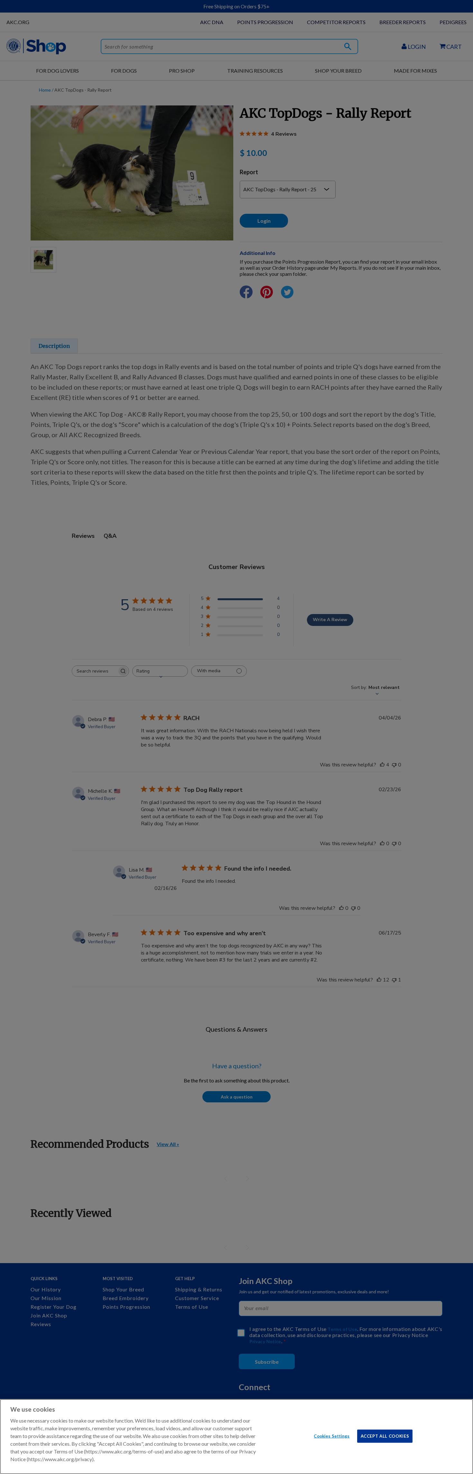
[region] (236, 1436)
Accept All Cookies (385, 1435)
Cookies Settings (331, 1435)
